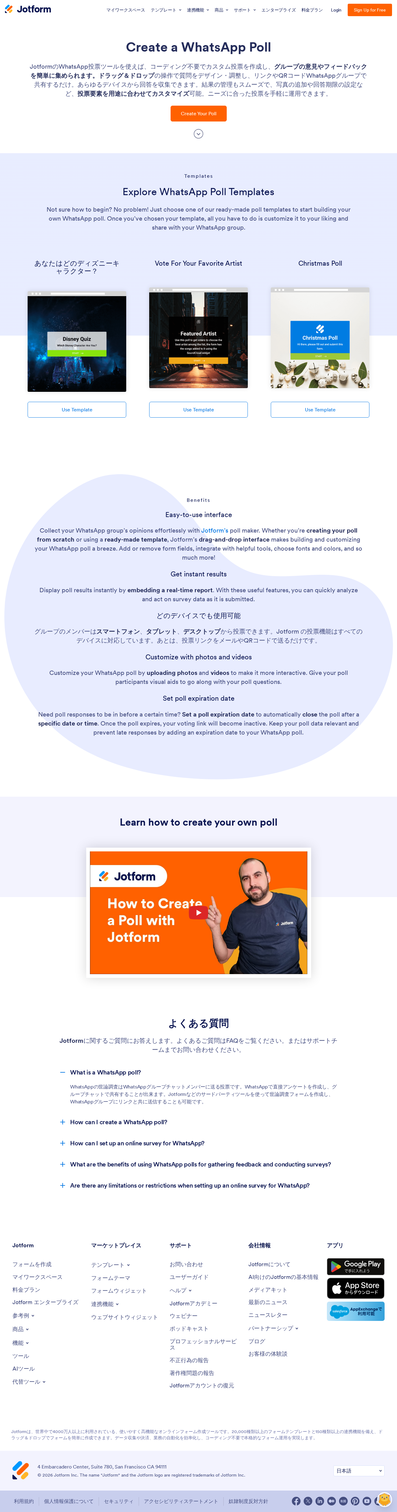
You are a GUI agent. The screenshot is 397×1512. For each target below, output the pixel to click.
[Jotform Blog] (343, 1501)
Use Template (77, 409)
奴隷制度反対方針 (248, 1501)
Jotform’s (214, 530)
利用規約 (24, 1501)
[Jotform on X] (308, 1501)
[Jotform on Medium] (331, 1501)
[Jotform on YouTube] (367, 1501)
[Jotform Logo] (28, 9)
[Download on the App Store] (356, 1288)
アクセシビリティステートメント (181, 1501)
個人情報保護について (69, 1501)
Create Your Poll (198, 113)
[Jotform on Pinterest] (355, 1501)
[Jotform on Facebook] (296, 1501)
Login (336, 10)
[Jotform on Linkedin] (319, 1501)
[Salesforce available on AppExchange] (356, 1311)
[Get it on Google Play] (356, 1266)
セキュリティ (119, 1501)
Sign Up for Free (370, 10)
